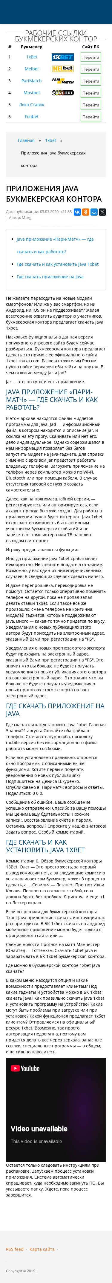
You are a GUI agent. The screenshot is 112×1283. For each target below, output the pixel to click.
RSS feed (15, 1249)
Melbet (32, 69)
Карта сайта (42, 1249)
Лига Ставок (31, 104)
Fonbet (32, 116)
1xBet (31, 57)
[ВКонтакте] (77, 212)
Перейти (90, 57)
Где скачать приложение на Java (50, 276)
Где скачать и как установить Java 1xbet (58, 264)
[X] (102, 212)
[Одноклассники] (85, 212)
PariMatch (32, 81)
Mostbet (32, 92)
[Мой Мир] (94, 212)
